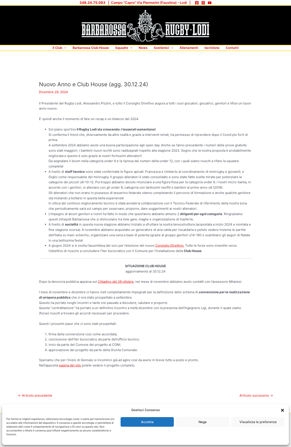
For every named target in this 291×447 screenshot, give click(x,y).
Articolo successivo (256, 395)
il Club (57, 48)
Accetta (147, 422)
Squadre (121, 48)
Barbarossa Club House (91, 48)
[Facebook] (197, 3)
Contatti (232, 48)
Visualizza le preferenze (258, 422)
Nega (203, 422)
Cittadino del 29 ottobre (116, 282)
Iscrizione (212, 48)
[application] (64, 48)
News (143, 48)
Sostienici (161, 48)
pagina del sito (70, 365)
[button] (282, 410)
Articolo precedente (35, 395)
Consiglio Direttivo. (169, 245)
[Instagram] (203, 3)
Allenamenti (189, 48)
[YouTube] (210, 3)
